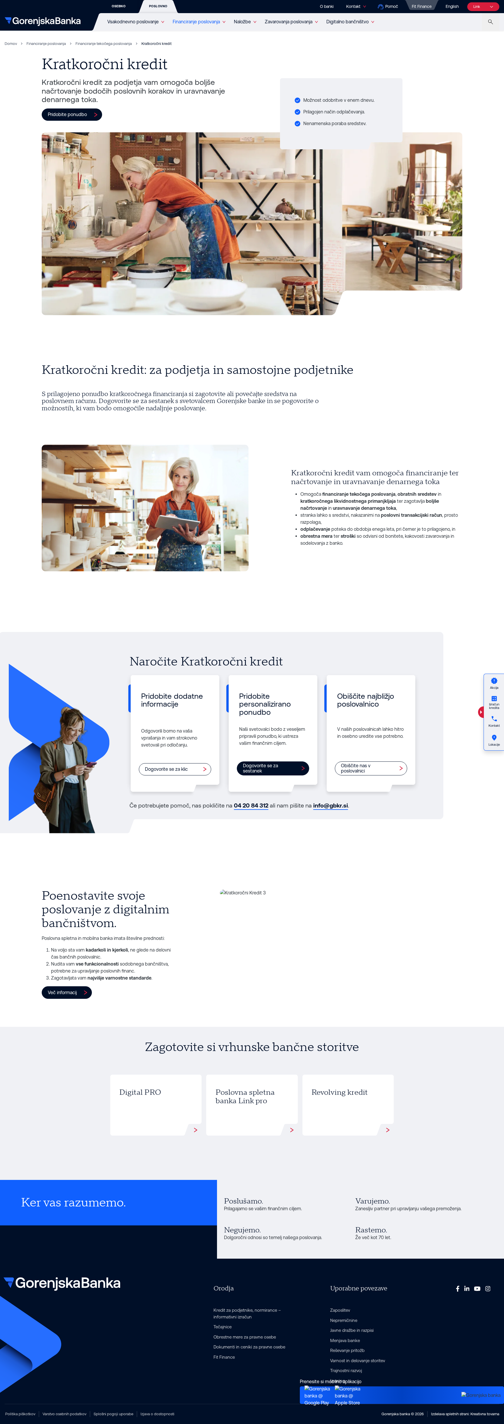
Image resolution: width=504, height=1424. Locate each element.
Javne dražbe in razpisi (352, 1330)
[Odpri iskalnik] (490, 22)
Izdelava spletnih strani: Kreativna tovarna (465, 1414)
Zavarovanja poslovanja (288, 21)
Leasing (337, 1380)
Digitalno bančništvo (347, 21)
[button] (72, 114)
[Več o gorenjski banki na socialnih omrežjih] (458, 1288)
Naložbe (242, 21)
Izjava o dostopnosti (157, 1414)
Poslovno (158, 6)
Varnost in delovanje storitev (357, 1360)
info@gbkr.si (330, 805)
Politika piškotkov (20, 1414)
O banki (327, 6)
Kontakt (353, 6)
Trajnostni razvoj (346, 1370)
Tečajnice (223, 1326)
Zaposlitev (340, 1310)
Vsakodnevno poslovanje (133, 21)
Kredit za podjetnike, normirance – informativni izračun (247, 1313)
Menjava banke (345, 1340)
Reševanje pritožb (347, 1350)
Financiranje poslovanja (196, 21)
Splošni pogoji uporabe (113, 1414)
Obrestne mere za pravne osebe (245, 1336)
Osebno (118, 6)
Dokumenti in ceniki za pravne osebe (249, 1346)
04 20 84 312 (251, 805)
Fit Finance (422, 6)
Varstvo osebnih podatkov (64, 1414)
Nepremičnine (343, 1320)
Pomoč (391, 6)
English (452, 6)
